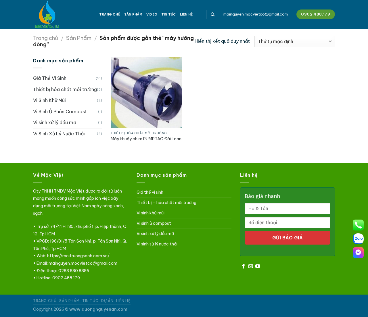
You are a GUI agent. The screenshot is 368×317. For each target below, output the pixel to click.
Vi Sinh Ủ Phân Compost (60, 111)
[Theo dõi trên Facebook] (243, 266)
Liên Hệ (186, 14)
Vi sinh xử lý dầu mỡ (54, 122)
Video (151, 14)
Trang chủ (45, 38)
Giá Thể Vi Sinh (49, 78)
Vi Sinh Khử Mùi (49, 100)
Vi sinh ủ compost (154, 223)
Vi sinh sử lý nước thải (157, 244)
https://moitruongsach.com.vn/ (78, 255)
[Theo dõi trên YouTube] (257, 266)
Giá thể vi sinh (150, 192)
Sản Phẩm (133, 14)
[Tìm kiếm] (212, 14)
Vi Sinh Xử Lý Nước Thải (59, 134)
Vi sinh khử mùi (150, 213)
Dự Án (107, 301)
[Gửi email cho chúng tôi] (250, 266)
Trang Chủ (109, 14)
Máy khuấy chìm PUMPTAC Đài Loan (146, 138)
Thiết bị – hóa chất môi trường (166, 202)
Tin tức (168, 14)
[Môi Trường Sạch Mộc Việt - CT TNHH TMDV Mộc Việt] (62, 14)
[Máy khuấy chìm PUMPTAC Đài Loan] (146, 92)
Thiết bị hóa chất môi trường (65, 89)
